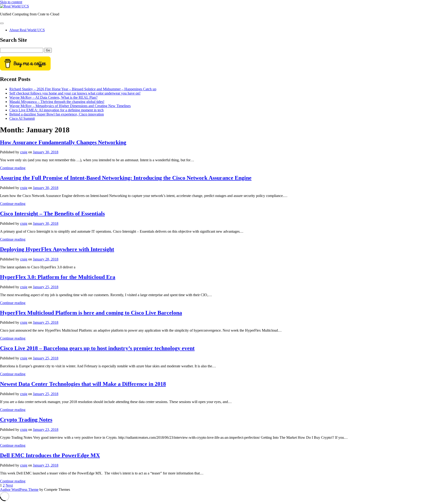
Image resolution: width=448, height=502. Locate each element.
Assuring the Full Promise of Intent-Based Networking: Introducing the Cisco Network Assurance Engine (126, 178)
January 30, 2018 (45, 152)
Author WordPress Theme (19, 489)
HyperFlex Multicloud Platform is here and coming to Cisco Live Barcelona (91, 313)
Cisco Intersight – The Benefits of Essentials (52, 214)
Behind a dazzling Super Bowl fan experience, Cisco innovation (56, 114)
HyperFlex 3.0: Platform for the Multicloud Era (57, 277)
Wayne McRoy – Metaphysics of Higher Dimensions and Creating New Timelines (70, 106)
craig (23, 152)
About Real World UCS (27, 30)
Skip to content (11, 2)
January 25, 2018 (45, 287)
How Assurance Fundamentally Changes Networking (63, 142)
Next (9, 485)
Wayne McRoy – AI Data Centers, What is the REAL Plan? (53, 97)
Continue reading (12, 168)
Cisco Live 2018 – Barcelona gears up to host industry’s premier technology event (97, 348)
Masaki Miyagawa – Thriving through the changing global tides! (56, 102)
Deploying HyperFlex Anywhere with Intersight (57, 249)
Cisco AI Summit (22, 118)
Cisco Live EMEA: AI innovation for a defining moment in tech (56, 110)
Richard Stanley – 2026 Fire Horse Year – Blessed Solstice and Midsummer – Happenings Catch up (82, 89)
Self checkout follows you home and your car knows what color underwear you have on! (74, 93)
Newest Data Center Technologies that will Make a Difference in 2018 (83, 384)
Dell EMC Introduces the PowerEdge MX (50, 455)
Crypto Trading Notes (26, 420)
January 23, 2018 (45, 430)
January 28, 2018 (45, 259)
